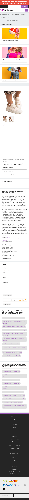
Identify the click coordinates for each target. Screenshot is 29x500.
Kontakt (14, 433)
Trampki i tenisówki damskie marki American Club (13, 392)
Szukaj (24, 6)
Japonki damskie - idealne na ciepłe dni (11, 343)
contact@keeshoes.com (17, 3)
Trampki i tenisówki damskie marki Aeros (11, 383)
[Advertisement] (14, 143)
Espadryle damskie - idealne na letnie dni (11, 355)
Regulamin (14, 436)
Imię (4, 272)
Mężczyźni (14, 424)
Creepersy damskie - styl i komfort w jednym (12, 352)
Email (4, 277)
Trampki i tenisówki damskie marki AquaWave (12, 402)
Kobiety (14, 422)
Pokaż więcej (7, 304)
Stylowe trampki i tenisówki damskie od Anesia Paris (14, 398)
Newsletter (14, 469)
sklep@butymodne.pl (14, 473)
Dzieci (14, 419)
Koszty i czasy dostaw (14, 448)
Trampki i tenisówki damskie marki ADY (11, 380)
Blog (14, 460)
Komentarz (6, 282)
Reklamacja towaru (14, 453)
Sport (14, 427)
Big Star (4, 125)
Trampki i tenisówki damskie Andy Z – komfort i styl (14, 395)
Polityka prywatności (14, 439)
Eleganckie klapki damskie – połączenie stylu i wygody (14, 330)
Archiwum (14, 462)
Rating (4, 268)
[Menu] (26, 10)
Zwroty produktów (14, 451)
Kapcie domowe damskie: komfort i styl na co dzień (14, 318)
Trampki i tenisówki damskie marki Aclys (11, 371)
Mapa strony (14, 441)
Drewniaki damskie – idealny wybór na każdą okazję (14, 326)
